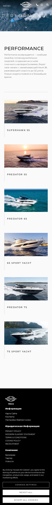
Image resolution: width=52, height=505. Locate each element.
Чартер (8, 458)
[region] (26, 483)
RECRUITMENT (12, 444)
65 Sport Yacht (19, 263)
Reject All (26, 492)
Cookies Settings (26, 485)
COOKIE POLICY (13, 440)
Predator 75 (17, 307)
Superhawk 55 (18, 130)
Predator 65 (17, 218)
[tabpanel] (26, 209)
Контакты (9, 417)
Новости (9, 461)
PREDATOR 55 (17, 174)
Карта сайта (11, 413)
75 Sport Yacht (19, 351)
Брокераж (10, 455)
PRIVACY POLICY (13, 431)
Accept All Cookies (26, 500)
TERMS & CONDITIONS (16, 437)
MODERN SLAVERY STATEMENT (20, 434)
